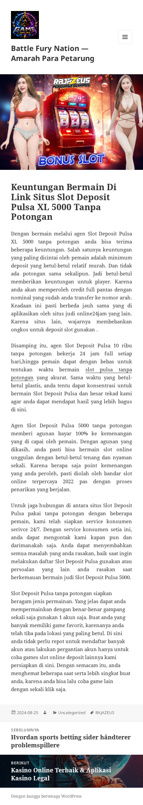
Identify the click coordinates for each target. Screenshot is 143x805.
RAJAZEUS (104, 712)
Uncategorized (71, 712)
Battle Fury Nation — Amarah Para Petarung (52, 53)
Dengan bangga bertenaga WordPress (46, 796)
